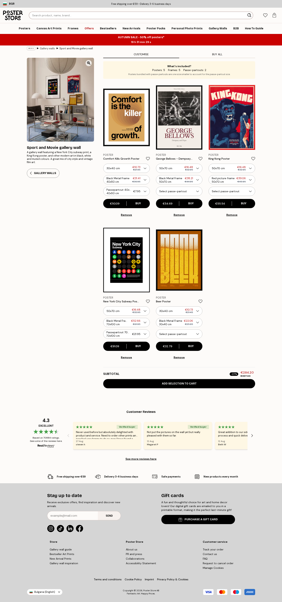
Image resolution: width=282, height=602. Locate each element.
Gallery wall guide (61, 549)
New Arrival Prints (60, 558)
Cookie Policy (133, 579)
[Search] (249, 15)
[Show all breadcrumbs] (31, 48)
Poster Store (149, 590)
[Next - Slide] (252, 436)
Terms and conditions (108, 579)
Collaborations (135, 558)
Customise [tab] (141, 54)
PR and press (134, 554)
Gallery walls (47, 48)
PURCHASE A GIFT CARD (201, 519)
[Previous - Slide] (68, 436)
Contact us (210, 554)
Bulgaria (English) (44, 592)
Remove (126, 215)
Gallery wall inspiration (64, 563)
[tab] (265, 15)
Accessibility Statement (141, 563)
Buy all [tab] (217, 54)
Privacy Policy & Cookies (172, 579)
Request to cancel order (218, 563)
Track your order (213, 549)
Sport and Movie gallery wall (76, 48)
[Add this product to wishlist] (148, 159)
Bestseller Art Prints (62, 554)
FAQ (205, 558)
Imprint (149, 579)
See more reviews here (141, 459)
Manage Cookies (213, 568)
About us (131, 549)
